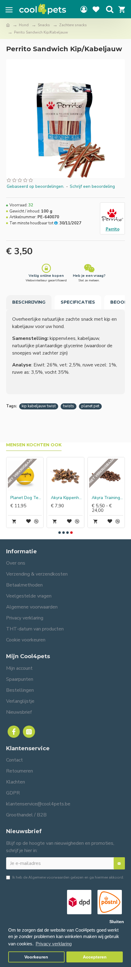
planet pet (90, 406)
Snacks (44, 25)
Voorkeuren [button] (36, 957)
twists (68, 406)
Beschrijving (28, 302)
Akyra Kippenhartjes (66, 498)
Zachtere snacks (73, 25)
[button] (59, 532)
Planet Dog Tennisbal (26, 498)
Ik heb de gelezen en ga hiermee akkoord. (68, 877)
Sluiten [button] (116, 921)
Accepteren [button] (95, 957)
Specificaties (78, 302)
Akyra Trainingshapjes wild (107, 498)
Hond (24, 25)
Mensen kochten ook (34, 445)
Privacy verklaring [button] (54, 943)
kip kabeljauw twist (39, 406)
